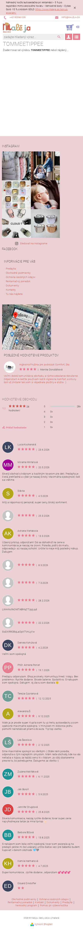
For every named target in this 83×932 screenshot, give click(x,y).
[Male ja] (16, 27)
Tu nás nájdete (14, 294)
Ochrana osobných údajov (20, 277)
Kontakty (11, 289)
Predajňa (11, 268)
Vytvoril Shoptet (44, 924)
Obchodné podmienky (18, 272)
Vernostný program (26, 905)
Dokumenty (12, 285)
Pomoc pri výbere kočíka (54, 905)
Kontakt (39, 902)
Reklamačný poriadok (18, 281)
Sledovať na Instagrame (33, 243)
